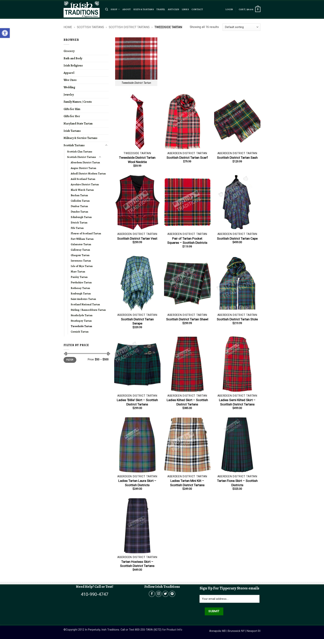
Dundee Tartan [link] (79, 212)
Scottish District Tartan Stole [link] (237, 319)
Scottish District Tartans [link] (129, 27)
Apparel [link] (69, 73)
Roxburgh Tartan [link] (81, 293)
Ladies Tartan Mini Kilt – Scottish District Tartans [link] (187, 483)
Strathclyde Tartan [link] (81, 315)
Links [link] (185, 9)
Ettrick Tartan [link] (79, 222)
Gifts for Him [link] (72, 109)
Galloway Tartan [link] (80, 250)
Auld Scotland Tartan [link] (83, 179)
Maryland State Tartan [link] (78, 123)
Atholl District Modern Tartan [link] (88, 173)
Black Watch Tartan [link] (82, 190)
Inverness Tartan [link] (81, 261)
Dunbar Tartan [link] (79, 206)
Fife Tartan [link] (77, 228)
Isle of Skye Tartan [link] (82, 266)
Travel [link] (160, 9)
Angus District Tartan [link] (83, 168)
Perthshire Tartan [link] (81, 282)
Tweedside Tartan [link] (81, 326)
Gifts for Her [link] (72, 116)
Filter (69, 359)
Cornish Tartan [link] (79, 331)
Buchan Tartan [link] (79, 195)
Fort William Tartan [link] (82, 239)
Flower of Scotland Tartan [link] (86, 233)
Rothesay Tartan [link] (80, 288)
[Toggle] (106, 145)
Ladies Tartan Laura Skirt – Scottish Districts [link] (137, 483)
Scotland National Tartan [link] (85, 304)
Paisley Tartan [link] (79, 277)
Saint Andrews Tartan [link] (83, 299)
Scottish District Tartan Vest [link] (137, 238)
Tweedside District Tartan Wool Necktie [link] (137, 160)
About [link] (126, 9)
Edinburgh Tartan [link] (81, 217)
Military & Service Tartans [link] (80, 138)
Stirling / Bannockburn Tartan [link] (88, 310)
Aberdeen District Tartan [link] (85, 162)
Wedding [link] (69, 87)
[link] (5, 33)
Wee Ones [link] (70, 80)
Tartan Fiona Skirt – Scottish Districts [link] (237, 483)
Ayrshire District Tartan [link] (85, 184)
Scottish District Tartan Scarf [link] (187, 157)
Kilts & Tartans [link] (143, 9)
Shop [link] (114, 9)
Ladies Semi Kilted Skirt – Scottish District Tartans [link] (237, 402)
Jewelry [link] (69, 95)
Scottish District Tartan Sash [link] (237, 157)
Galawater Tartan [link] (81, 244)
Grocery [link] (69, 51)
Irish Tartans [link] (72, 131)
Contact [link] (197, 9)
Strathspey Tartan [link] (81, 321)
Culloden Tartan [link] (80, 201)
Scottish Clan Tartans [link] (79, 151)
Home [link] (68, 27)
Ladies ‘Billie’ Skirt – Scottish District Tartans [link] (137, 402)
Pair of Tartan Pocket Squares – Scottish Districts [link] (187, 240)
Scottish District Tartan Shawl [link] (187, 319)
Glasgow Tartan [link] (80, 255)
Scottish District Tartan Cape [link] (237, 238)
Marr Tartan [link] (78, 271)
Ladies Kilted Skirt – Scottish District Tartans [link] (187, 402)
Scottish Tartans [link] (90, 27)
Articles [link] (173, 9)
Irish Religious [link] (73, 65)
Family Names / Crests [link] (78, 102)
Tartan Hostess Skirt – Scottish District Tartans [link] (137, 564)
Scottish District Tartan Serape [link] (137, 321)
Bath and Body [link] (73, 58)
